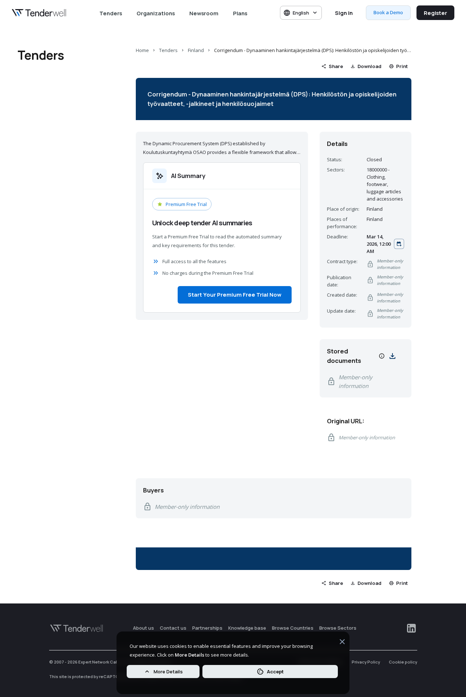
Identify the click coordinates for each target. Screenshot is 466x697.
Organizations (156, 13)
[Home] (39, 12)
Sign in (344, 12)
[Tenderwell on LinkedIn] (411, 628)
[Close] (342, 642)
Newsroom (203, 13)
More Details (168, 671)
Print (402, 66)
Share (336, 66)
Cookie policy (403, 662)
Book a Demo (388, 12)
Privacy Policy (366, 662)
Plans (240, 13)
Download (370, 66)
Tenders (110, 13)
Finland (196, 50)
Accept (275, 671)
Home (142, 50)
